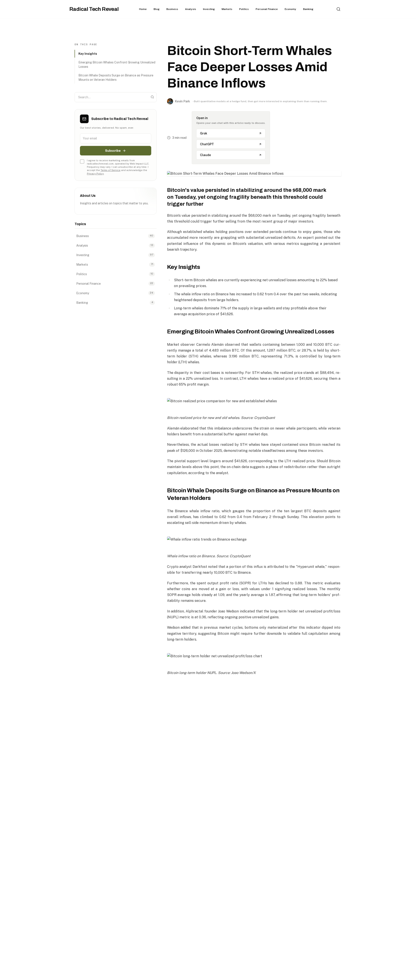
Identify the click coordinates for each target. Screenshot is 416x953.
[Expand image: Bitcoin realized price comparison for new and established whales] (253, 401)
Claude (205, 155)
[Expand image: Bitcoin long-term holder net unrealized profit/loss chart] (253, 656)
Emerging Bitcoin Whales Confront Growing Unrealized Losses (116, 64)
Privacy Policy (95, 173)
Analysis (190, 9)
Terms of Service (110, 170)
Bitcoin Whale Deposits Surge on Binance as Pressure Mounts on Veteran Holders (115, 77)
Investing (209, 9)
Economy (290, 9)
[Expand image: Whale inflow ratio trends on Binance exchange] (253, 539)
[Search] (338, 9)
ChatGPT (207, 144)
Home (143, 9)
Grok (203, 133)
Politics (244, 9)
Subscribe (113, 150)
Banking (308, 9)
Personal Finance (267, 9)
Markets (227, 9)
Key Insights (87, 53)
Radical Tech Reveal (94, 9)
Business (172, 9)
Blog (156, 9)
